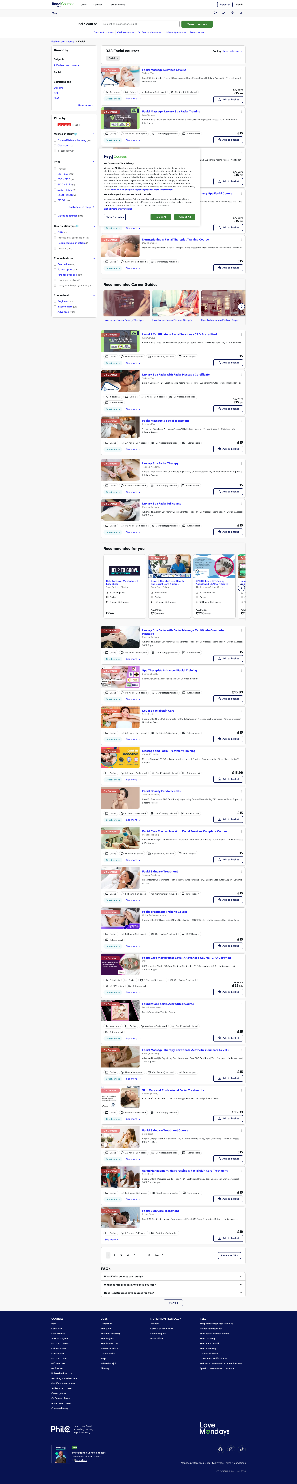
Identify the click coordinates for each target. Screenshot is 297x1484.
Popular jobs (107, 1338)
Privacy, (219, 1463)
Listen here (81, 1460)
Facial (112, 58)
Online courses (125, 32)
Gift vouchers (58, 1363)
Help (53, 1323)
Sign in (239, 4)
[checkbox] (66, 65)
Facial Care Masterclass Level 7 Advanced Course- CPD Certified (186, 958)
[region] (149, 187)
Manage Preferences (192, 1463)
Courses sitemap (60, 1408)
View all (173, 1302)
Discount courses (104, 32)
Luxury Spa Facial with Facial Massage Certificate (176, 374)
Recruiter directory (111, 1333)
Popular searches (109, 1343)
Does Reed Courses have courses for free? (129, 1293)
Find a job (106, 1328)
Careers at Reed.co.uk (161, 1328)
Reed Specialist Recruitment (214, 1333)
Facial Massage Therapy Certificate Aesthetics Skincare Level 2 (185, 1050)
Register (225, 4)
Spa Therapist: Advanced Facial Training (169, 670)
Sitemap (105, 1368)
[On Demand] (120, 78)
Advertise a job (108, 1363)
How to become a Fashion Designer (172, 320)
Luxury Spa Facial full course (161, 503)
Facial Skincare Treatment (160, 871)
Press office (156, 1338)
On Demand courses (149, 32)
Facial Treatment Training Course (164, 911)
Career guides (58, 1393)
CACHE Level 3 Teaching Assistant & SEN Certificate (212, 582)
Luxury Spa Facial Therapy (160, 463)
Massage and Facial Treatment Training (169, 751)
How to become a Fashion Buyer (220, 320)
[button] (241, 306)
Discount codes (59, 1358)
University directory (61, 1373)
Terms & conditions (235, 1463)
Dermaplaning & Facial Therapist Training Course (175, 239)
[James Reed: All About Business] (60, 1454)
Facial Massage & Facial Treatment (165, 420)
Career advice (117, 4)
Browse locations (109, 1348)
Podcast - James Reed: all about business (221, 1363)
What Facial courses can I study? (123, 1276)
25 (228, 1255)
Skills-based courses (62, 1388)
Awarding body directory (64, 1378)
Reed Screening (208, 1348)
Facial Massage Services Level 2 (164, 70)
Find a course (86, 24)
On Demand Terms (60, 1398)
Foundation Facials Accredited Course (168, 1004)
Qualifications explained (63, 1383)
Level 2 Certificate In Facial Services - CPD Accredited (179, 334)
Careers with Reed (209, 1353)
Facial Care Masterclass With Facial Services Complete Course (184, 831)
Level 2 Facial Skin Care (158, 710)
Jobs (84, 4)
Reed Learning (207, 1338)
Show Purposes (115, 217)
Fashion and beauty (62, 41)
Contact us (56, 1328)
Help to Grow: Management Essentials (122, 582)
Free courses (197, 32)
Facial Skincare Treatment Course (165, 1130)
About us (154, 1323)
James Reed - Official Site (213, 1358)
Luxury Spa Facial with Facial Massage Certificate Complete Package (183, 631)
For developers (158, 1333)
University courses (175, 32)
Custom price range (80, 207)
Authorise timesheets (211, 1328)
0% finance (56, 1368)
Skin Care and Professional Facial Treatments (173, 1090)
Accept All (185, 217)
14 (149, 1255)
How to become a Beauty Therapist (124, 320)
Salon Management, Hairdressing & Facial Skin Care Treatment (185, 1170)
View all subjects (59, 1338)
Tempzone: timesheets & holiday (216, 1323)
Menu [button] (55, 13)
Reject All (160, 217)
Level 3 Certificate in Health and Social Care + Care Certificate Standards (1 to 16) (168, 582)
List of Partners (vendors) (118, 208)
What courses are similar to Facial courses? (130, 1284)
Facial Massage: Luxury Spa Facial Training (171, 111)
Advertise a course (61, 1403)
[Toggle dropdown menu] (241, 70)
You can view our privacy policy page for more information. (142, 189)
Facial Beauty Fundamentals (161, 791)
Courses (98, 4)
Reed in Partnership (210, 1343)
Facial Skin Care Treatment (160, 1211)
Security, (210, 1463)
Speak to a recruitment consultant (217, 1368)
